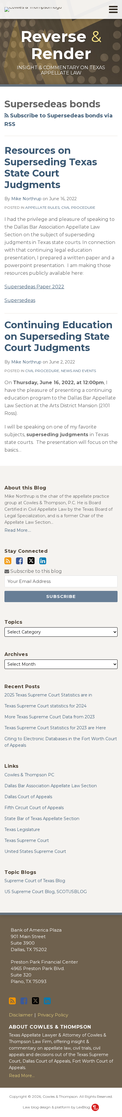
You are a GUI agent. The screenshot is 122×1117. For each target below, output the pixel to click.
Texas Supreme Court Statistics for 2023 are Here (55, 727)
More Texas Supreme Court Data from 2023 (49, 717)
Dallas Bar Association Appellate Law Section (50, 785)
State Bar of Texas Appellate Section (41, 818)
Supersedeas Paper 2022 (34, 287)
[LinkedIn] (42, 561)
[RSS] (7, 561)
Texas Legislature (22, 829)
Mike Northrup (26, 198)
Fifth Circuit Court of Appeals (34, 807)
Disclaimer (21, 1015)
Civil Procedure (78, 207)
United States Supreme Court (35, 851)
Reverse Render (61, 45)
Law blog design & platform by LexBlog (57, 1107)
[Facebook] (19, 561)
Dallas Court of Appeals (28, 796)
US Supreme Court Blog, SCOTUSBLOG (45, 891)
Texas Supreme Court (26, 840)
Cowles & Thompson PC (29, 774)
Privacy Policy (53, 1015)
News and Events (78, 370)
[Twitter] (31, 561)
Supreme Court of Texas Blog (34, 880)
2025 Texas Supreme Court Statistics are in (48, 695)
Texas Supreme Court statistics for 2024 (45, 706)
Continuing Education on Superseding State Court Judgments (58, 336)
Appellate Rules (42, 207)
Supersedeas (19, 300)
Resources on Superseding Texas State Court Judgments (50, 167)
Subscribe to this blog (35, 571)
